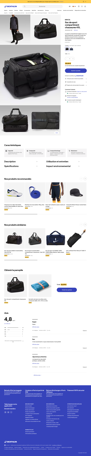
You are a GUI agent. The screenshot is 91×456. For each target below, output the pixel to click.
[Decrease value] (66, 58)
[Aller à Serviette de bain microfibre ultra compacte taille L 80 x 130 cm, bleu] (40, 285)
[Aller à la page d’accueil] (10, 6)
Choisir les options (67, 290)
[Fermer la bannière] (86, 2)
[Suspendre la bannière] (83, 2)
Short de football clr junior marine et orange (55, 205)
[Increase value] (73, 58)
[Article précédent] (81, 178)
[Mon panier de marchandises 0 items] (85, 6)
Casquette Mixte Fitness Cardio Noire (76, 204)
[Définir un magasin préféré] (69, 6)
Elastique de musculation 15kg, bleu (34, 204)
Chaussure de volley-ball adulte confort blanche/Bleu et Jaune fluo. (13, 205)
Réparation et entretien (80, 10)
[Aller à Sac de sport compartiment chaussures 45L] (15, 285)
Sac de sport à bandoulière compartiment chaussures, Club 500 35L (35, 252)
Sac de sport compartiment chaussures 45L (15, 299)
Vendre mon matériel (68, 10)
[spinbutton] (69, 58)
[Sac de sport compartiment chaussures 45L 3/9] (30, 75)
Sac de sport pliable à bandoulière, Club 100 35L (13, 251)
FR (75, 6)
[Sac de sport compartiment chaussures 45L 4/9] (15, 120)
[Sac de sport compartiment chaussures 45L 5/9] (45, 120)
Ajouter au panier (75, 70)
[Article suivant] (85, 178)
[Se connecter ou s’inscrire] (82, 6)
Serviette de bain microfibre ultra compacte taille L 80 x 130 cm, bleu (38, 299)
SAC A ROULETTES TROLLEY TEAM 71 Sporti (76, 251)
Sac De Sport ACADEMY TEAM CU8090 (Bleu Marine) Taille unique (55, 251)
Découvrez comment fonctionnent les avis (13, 341)
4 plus (56, 132)
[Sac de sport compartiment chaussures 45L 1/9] (45, 30)
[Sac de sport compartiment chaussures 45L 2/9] (15, 30)
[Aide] (78, 6)
